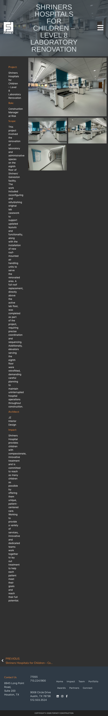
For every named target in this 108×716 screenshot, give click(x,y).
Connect (87, 687)
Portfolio (93, 681)
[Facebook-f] (67, 696)
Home (59, 681)
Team (82, 681)
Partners (74, 687)
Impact (71, 681)
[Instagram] (62, 696)
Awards (61, 687)
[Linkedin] (57, 696)
